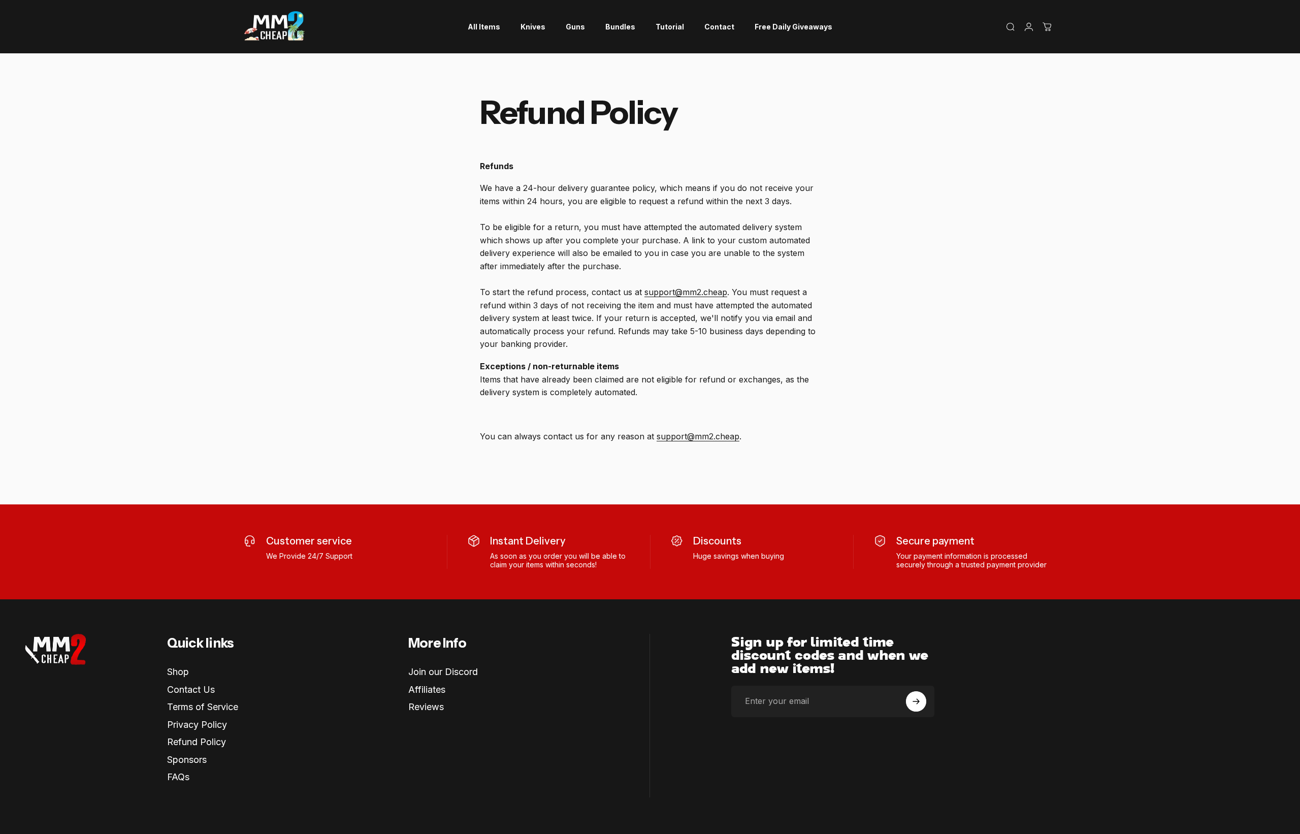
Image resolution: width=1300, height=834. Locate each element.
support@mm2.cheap (685, 292)
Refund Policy (196, 741)
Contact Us (191, 689)
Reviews (426, 706)
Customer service (309, 541)
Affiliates (426, 689)
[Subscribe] (916, 701)
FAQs (178, 777)
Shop (178, 671)
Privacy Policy (197, 724)
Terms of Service (202, 706)
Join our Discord (443, 671)
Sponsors (187, 759)
